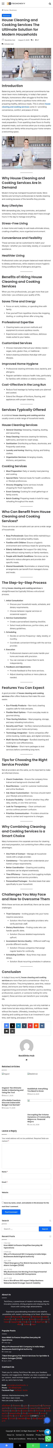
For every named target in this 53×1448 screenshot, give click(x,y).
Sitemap (41, 1439)
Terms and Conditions (17, 1439)
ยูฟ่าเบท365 (25, 1416)
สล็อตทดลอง (16, 1406)
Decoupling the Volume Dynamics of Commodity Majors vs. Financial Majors (38, 1118)
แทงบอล (25, 1411)
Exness (4, 1416)
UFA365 (12, 1418)
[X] (12, 1025)
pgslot (25, 1406)
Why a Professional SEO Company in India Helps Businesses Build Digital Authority (23, 1347)
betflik (23, 1322)
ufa (28, 1322)
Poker (33, 1324)
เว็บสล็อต (26, 1324)
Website (5, 1192)
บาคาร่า (12, 1408)
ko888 (45, 1317)
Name (5, 1172)
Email (5, 1182)
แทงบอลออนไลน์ (36, 1406)
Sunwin (7, 1317)
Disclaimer (30, 1435)
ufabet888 (21, 1418)
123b (33, 1322)
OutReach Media (21, 1390)
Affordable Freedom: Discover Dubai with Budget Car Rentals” (11, 1102)
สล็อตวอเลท (16, 1317)
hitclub (6, 1322)
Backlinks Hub (10, 40)
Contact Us (20, 1435)
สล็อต (32, 1319)
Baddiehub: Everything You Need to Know (37, 1089)
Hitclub (38, 1319)
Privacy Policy (41, 1435)
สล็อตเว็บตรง (26, 1317)
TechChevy (43, 1431)
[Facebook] (6, 1025)
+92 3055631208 (14, 1388)
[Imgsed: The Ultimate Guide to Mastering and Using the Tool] (14, 1079)
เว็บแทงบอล (6, 1411)
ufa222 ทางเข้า (33, 1413)
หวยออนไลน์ (14, 1322)
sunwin (6, 1319)
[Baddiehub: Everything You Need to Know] (39, 1080)
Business (13, 10)
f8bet (29, 1418)
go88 (13, 1319)
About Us (10, 1435)
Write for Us (31, 1439)
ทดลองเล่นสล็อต (15, 1413)
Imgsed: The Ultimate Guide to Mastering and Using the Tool (12, 1090)
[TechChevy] (16, 3)
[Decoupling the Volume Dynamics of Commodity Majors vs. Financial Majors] (39, 1105)
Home (5, 10)
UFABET (34, 1416)
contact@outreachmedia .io (17, 1385)
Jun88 (41, 1416)
